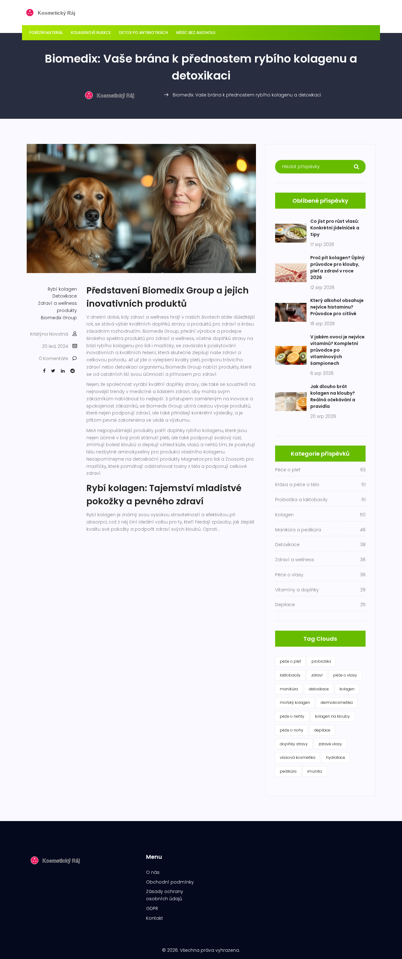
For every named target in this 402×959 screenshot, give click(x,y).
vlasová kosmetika (297, 757)
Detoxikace (64, 296)
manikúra (289, 689)
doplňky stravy (294, 744)
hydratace (335, 757)
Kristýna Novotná (49, 334)
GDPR (152, 908)
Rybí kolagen (62, 289)
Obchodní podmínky (170, 882)
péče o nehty (292, 716)
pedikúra (288, 771)
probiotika (321, 661)
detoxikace (319, 689)
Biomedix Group (59, 318)
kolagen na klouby (332, 716)
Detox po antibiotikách (143, 32)
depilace (322, 730)
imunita (314, 771)
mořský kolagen (295, 702)
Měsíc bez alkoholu (195, 32)
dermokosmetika (337, 702)
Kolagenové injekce (91, 32)
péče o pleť (290, 661)
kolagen (347, 689)
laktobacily (290, 675)
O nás (153, 872)
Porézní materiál (46, 32)
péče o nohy (291, 730)
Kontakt (154, 918)
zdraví (317, 675)
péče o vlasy (345, 675)
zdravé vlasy (330, 744)
